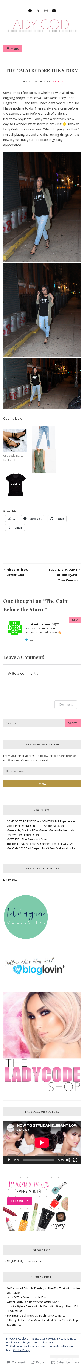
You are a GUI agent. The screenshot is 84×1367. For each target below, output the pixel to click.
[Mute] (68, 1160)
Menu (15, 48)
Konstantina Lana (38, 624)
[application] (42, 1142)
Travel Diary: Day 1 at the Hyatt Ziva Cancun (62, 574)
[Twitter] (38, 10)
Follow (42, 783)
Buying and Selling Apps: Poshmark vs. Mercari (37, 1315)
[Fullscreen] (75, 1160)
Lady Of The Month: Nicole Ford (27, 1297)
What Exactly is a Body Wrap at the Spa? (33, 1302)
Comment (66, 704)
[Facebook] (30, 10)
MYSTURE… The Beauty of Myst (27, 839)
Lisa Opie (57, 81)
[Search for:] (42, 723)
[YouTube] (54, 10)
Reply (74, 619)
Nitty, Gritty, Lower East (17, 572)
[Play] (9, 1160)
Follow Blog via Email (42, 744)
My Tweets (10, 879)
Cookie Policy (21, 1350)
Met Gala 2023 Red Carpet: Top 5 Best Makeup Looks (41, 848)
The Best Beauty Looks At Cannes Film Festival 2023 (40, 844)
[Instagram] (46, 10)
